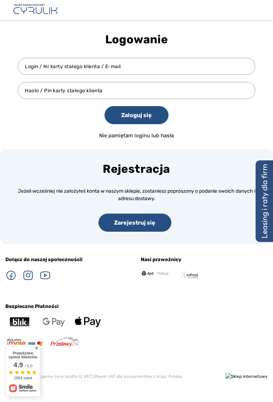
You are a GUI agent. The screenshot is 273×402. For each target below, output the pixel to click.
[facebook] (11, 275)
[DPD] (155, 274)
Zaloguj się (136, 115)
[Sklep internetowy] (246, 376)
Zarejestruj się (134, 222)
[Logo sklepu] (35, 9)
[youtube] (45, 275)
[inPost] (189, 275)
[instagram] (28, 275)
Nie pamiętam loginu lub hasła (136, 135)
